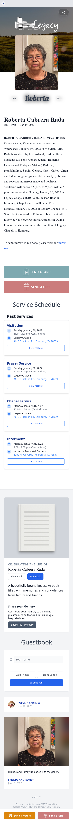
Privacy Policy (27, 806)
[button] (36, 741)
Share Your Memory (22, 624)
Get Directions (36, 348)
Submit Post (36, 682)
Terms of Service (46, 806)
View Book (16, 576)
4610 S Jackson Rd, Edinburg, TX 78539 (36, 341)
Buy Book (35, 576)
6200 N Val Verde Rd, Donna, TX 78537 (35, 454)
